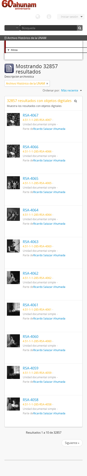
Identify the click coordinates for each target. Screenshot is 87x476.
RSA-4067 (30, 115)
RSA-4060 (30, 336)
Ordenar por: (51, 90)
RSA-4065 (30, 178)
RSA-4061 (30, 304)
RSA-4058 (30, 399)
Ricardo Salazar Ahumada (49, 128)
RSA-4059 (30, 368)
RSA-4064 (30, 210)
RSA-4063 (30, 241)
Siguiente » (72, 443)
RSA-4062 (30, 273)
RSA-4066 (30, 146)
